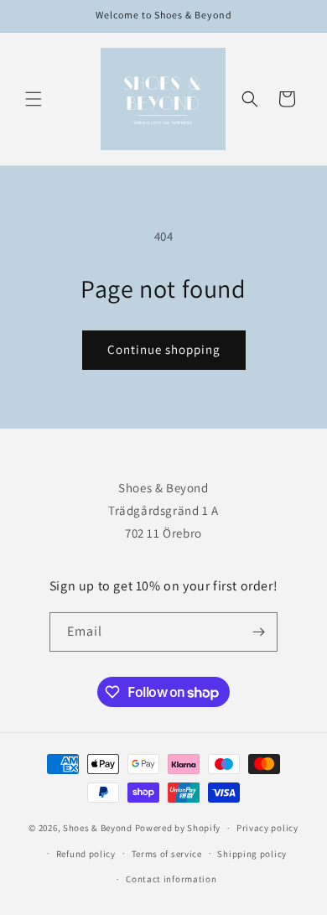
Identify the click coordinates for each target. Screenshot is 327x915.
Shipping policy (252, 854)
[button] (33, 99)
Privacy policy (267, 828)
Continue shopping (164, 349)
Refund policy (86, 854)
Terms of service (167, 854)
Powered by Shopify (178, 828)
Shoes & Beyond (97, 828)
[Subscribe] (258, 632)
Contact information (171, 879)
